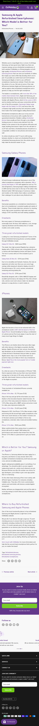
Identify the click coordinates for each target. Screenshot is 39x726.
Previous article (9, 572)
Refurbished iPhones (7, 28)
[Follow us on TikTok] (17, 624)
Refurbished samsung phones (11, 554)
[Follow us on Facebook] (3, 624)
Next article (31, 572)
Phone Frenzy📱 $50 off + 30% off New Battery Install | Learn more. (19, 2)
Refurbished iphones (12, 552)
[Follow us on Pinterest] (10, 624)
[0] (35, 7)
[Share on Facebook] (8, 561)
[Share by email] (19, 561)
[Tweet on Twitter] (16, 561)
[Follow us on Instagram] (6, 624)
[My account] (32, 8)
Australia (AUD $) (7, 699)
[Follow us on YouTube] (14, 624)
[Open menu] (3, 7)
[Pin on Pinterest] (12, 561)
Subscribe (19, 606)
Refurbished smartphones (10, 557)
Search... (28, 8)
